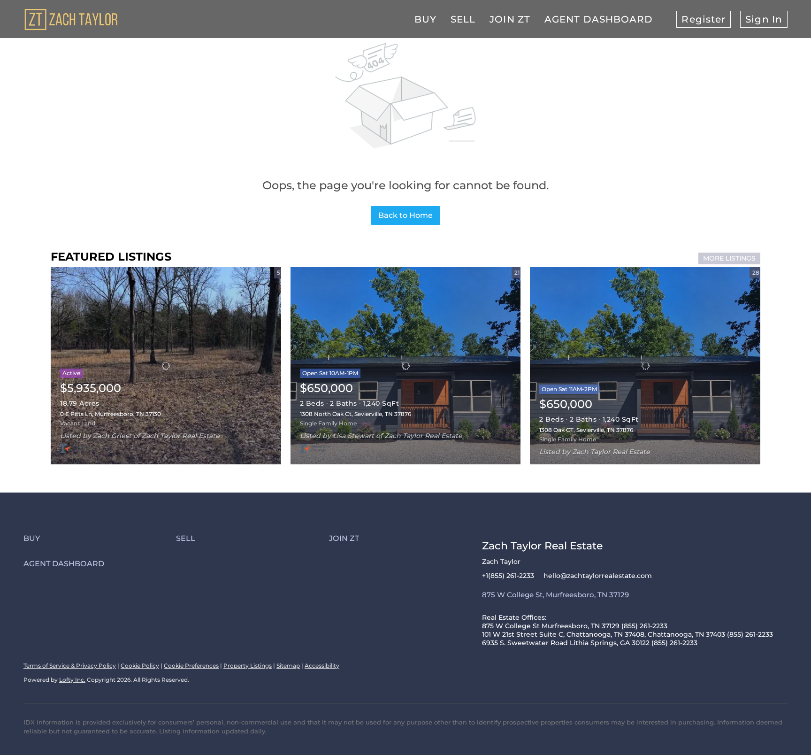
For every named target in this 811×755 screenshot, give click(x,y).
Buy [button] (425, 19)
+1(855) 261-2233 (508, 575)
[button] (99, 538)
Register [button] (703, 19)
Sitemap (288, 665)
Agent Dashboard (598, 19)
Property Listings (247, 665)
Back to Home (405, 215)
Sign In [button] (763, 19)
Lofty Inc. (72, 679)
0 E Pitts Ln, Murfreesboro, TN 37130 (110, 413)
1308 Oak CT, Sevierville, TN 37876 (586, 429)
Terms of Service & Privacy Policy (69, 665)
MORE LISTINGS (729, 258)
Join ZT (510, 19)
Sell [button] (463, 19)
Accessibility (322, 665)
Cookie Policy (140, 665)
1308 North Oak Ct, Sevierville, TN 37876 (355, 413)
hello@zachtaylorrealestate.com (597, 575)
